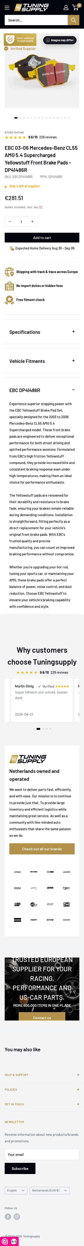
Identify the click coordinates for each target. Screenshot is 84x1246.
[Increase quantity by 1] (32, 221)
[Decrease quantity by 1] (10, 221)
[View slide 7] (39, 118)
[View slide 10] (50, 118)
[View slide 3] (24, 118)
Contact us (42, 1017)
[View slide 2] (20, 118)
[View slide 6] (35, 118)
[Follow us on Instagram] (17, 1216)
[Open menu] (7, 8)
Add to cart (42, 237)
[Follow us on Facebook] (8, 1216)
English (12, 1190)
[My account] (66, 7)
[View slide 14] (65, 118)
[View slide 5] (31, 118)
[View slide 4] (27, 118)
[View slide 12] (57, 118)
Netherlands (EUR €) (45, 1190)
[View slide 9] (46, 118)
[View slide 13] (61, 118)
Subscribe (20, 1168)
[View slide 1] (15, 118)
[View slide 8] (42, 118)
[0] (75, 7)
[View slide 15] (69, 118)
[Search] (73, 20)
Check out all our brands (42, 849)
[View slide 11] (54, 118)
